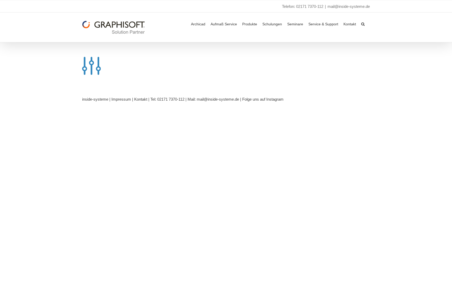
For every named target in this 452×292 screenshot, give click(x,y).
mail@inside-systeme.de (348, 6)
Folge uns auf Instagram (263, 99)
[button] (363, 24)
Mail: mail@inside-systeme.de (213, 99)
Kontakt (140, 99)
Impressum (121, 99)
